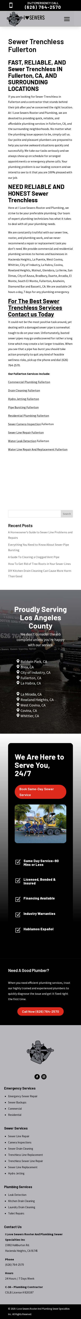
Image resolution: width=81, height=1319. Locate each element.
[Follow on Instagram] (44, 1076)
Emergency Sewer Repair (22, 1096)
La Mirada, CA (31, 694)
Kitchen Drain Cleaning (21, 1201)
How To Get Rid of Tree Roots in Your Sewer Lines (39, 564)
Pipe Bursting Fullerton (23, 407)
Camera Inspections (19, 1142)
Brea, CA (27, 667)
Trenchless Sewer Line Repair (25, 1161)
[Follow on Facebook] (37, 1076)
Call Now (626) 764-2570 (40, 1011)
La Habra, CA (30, 683)
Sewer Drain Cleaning (20, 1148)
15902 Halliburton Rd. (17, 1245)
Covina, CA (29, 710)
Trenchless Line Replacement (25, 1155)
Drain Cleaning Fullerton (24, 390)
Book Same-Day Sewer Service (36, 792)
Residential (14, 1115)
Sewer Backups (17, 1102)
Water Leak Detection (22, 441)
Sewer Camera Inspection (24, 424)
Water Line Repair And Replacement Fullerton (37, 449)
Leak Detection (17, 1195)
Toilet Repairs (16, 1213)
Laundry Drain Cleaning (21, 1207)
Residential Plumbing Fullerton (28, 415)
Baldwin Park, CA (34, 661)
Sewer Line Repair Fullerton (26, 432)
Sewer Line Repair (18, 1136)
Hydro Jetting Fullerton (23, 399)
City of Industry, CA (35, 672)
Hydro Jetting (16, 1173)
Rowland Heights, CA (37, 699)
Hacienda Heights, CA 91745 (21, 1251)
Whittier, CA (30, 715)
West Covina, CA (33, 705)
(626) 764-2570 (43, 7)
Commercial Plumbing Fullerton (29, 382)
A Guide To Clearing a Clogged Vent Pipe (33, 557)
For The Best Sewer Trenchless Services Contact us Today (35, 307)
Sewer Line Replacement (22, 1167)
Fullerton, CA (31, 677)
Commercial (15, 1108)
